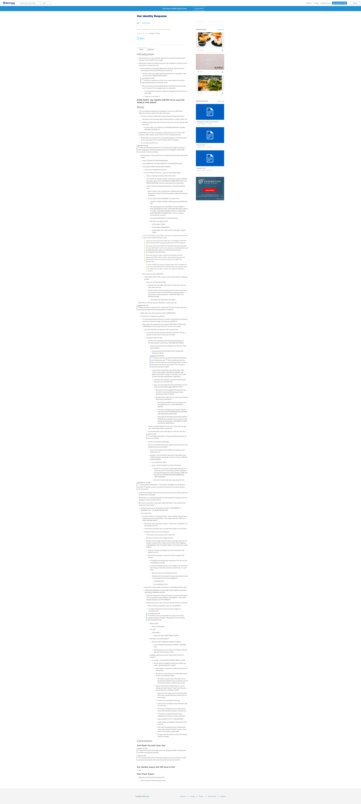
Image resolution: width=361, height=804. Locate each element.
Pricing (316, 3)
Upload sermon (325, 3)
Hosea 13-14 (201, 145)
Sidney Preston (201, 147)
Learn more (199, 8)
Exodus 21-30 (201, 168)
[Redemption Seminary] (210, 188)
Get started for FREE (339, 3)
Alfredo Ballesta (201, 124)
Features (308, 3)
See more (221, 29)
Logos (147, 796)
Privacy (201, 796)
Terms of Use (212, 796)
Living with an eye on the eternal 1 (208, 122)
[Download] (222, 50)
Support (223, 796)
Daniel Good (146, 23)
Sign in (355, 3)
